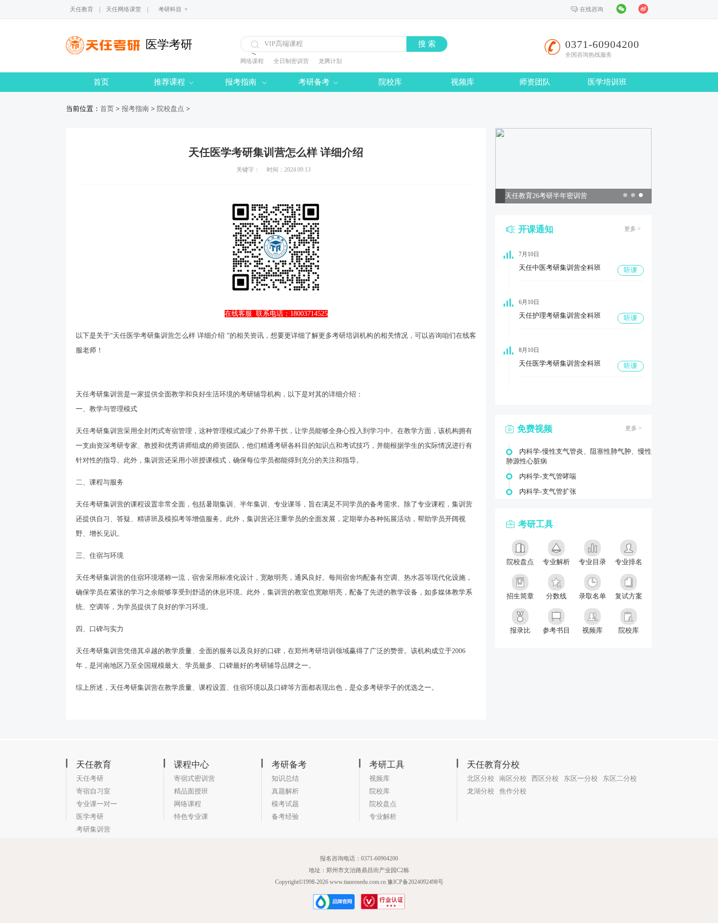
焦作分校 (513, 791)
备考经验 (285, 816)
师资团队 (534, 82)
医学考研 (90, 816)
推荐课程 (169, 82)
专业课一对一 (96, 804)
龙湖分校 (480, 791)
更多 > (632, 228)
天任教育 (81, 9)
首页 (101, 82)
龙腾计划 (330, 61)
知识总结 (285, 778)
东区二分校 (620, 778)
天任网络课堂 (123, 9)
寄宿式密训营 (194, 778)
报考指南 (241, 82)
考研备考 (314, 82)
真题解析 (285, 791)
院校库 (390, 82)
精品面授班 (191, 791)
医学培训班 (607, 82)
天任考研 (90, 778)
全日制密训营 (291, 61)
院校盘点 (170, 108)
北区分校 (480, 778)
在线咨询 (591, 9)
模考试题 (285, 804)
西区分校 (545, 778)
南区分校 (513, 778)
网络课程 (252, 61)
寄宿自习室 (93, 791)
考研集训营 (93, 829)
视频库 (462, 82)
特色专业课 (191, 816)
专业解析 (383, 816)
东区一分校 (581, 778)
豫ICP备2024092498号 (415, 882)
